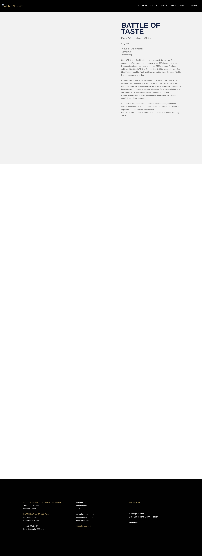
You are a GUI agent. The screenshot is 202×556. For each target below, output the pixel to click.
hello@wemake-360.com (33, 529)
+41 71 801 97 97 (30, 526)
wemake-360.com (83, 526)
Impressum (80, 502)
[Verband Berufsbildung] (87, 537)
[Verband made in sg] (154, 534)
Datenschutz (81, 506)
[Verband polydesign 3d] (154, 528)
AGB (78, 509)
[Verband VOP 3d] (154, 541)
